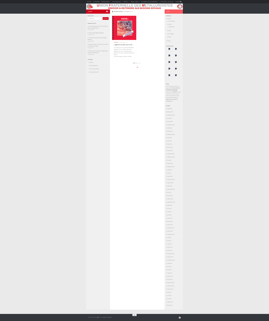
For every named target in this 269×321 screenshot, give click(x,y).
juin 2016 (169, 266)
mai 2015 (169, 295)
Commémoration (168, 92)
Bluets (172, 86)
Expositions (171, 26)
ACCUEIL (89, 1)
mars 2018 (169, 218)
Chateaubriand (175, 88)
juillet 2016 (169, 263)
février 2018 (170, 221)
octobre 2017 (170, 231)
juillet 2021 (169, 170)
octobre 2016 (170, 257)
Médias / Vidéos (134, 1)
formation (169, 93)
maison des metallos (169, 95)
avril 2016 (169, 269)
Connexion (91, 62)
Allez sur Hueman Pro (107, 317)
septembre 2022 (171, 157)
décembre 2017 (170, 228)
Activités (116, 42)
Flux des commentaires (94, 68)
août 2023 (169, 137)
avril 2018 (169, 215)
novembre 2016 (170, 253)
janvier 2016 (170, 279)
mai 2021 (169, 173)
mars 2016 (169, 273)
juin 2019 (169, 192)
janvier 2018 (170, 224)
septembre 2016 (171, 260)
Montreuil (167, 97)
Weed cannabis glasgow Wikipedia (96, 32)
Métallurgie (174, 97)
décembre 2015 (170, 282)
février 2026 (170, 112)
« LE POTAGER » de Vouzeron (167, 1)
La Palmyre (177, 93)
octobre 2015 (170, 289)
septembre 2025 (171, 115)
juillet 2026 (169, 108)
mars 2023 (169, 144)
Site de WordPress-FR (94, 72)
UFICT (172, 101)
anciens (169, 86)
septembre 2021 (171, 166)
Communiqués (171, 21)
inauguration (173, 93)
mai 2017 (169, 237)
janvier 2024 (170, 131)
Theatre (168, 101)
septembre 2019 (171, 189)
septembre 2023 (171, 134)
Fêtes (169, 30)
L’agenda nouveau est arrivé (123, 45)
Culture (169, 24)
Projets (168, 40)
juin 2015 (169, 292)
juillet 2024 (169, 128)
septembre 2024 (171, 124)
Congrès (174, 92)
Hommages (171, 33)
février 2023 (170, 147)
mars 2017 (169, 244)
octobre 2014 (170, 302)
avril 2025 (169, 118)
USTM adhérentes (116, 1)
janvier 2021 (170, 176)
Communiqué (171, 90)
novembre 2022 (170, 153)
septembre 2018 (171, 202)
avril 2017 (169, 240)
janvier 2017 (170, 250)
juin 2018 (169, 208)
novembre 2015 (170, 286)
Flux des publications (93, 65)
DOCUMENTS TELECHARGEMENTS (149, 1)
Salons (169, 37)
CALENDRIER (96, 1)
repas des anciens (172, 99)
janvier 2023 (170, 150)
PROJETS (126, 1)
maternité (177, 95)
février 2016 (170, 276)
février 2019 (170, 195)
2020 (167, 86)
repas (177, 97)
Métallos (170, 97)
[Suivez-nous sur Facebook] (107, 11)
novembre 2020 (170, 179)
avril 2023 (169, 141)
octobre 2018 (170, 199)
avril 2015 (169, 298)
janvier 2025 (170, 121)
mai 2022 (169, 160)
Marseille (174, 95)
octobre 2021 (170, 163)
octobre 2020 (170, 182)
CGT (169, 88)
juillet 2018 (169, 205)
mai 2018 (169, 211)
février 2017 (170, 247)
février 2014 (170, 305)
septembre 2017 (171, 234)
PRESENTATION (105, 1)
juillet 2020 (169, 186)
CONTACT (178, 1)
